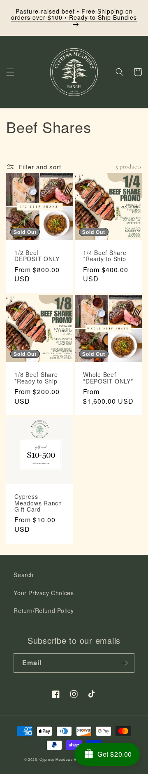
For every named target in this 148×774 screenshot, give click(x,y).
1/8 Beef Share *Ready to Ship (36, 378)
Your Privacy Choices (44, 593)
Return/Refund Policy (44, 610)
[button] (10, 72)
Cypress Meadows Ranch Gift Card (38, 502)
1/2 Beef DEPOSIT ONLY (37, 256)
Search (24, 575)
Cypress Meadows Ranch (62, 759)
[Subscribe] (125, 663)
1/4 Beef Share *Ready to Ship (105, 256)
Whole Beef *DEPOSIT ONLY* (108, 378)
